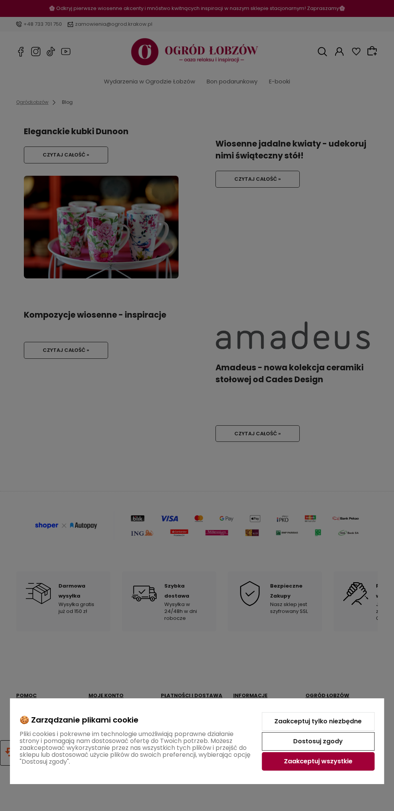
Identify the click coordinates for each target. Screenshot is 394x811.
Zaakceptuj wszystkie (318, 761)
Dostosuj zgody (318, 741)
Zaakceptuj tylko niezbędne (318, 721)
